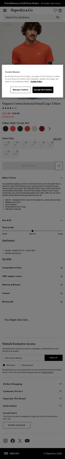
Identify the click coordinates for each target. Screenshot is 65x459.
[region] (32, 81)
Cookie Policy (36, 81)
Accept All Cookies (43, 90)
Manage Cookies (20, 90)
